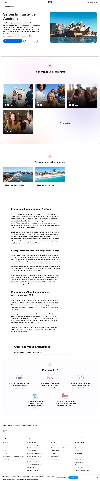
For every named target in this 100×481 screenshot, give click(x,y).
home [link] (4, 425)
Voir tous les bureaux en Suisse (82, 470)
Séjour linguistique (10, 6)
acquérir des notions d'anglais (20, 221)
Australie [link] (35, 425)
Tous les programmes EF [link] (14, 425)
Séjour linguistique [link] (26, 425)
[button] (6, 2)
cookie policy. (34, 479)
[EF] (50, 2)
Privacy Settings (62, 477)
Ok (73, 477)
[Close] (97, 477)
